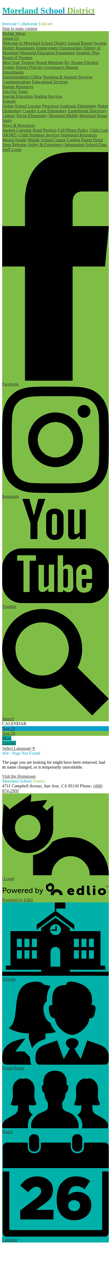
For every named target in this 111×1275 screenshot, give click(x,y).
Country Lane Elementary (45, 111)
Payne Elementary (31, 115)
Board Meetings (49, 62)
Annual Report (79, 43)
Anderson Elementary (78, 106)
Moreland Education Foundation (47, 53)
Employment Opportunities (59, 48)
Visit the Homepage (19, 776)
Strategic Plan (87, 53)
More (6, 738)
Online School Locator (21, 106)
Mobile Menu (13, 33)
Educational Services (50, 82)
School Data (96, 144)
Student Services (48, 96)
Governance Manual (60, 67)
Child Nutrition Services (39, 135)
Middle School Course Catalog (53, 140)
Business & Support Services (67, 77)
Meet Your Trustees (18, 62)
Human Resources (17, 86)
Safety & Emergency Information (56, 144)
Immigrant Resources (79, 135)
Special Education (17, 96)
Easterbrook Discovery (87, 111)
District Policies (29, 67)
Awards (99, 43)
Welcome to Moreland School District (34, 43)
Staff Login (12, 149)
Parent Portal (92, 140)
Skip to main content (19, 28)
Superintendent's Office (22, 77)
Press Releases (14, 144)
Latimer (8, 115)
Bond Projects (45, 130)
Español (9, 743)
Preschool (50, 106)
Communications (16, 82)
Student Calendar (17, 130)
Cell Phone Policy (73, 130)
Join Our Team (14, 91)
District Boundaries (18, 48)
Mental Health (14, 140)
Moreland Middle (63, 115)
